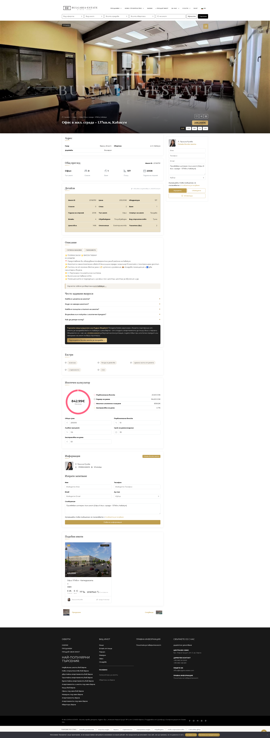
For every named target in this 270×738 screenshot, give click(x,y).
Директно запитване (182, 645)
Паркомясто (91, 250)
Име (66, 482)
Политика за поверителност (148, 645)
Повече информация (113, 522)
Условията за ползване (114, 517)
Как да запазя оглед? (74, 320)
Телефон (118, 482)
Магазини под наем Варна (72, 694)
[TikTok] (206, 721)
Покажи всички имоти (151, 456)
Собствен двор (194, 729)
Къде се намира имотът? (77, 304)
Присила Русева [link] (77, 599)
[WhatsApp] (202, 721)
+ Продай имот (162, 8)
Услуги (185, 8)
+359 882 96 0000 (180, 660)
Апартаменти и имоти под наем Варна (78, 684)
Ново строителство (133, 8)
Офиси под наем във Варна (73, 691)
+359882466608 (93, 333)
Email (67, 492)
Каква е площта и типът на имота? (82, 309)
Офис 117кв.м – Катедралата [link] (80, 580)
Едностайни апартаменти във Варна (78, 681)
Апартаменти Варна (71, 698)
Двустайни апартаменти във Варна (77, 674)
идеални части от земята (144, 363)
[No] (267, 735)
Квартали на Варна (107, 680)
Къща (101, 645)
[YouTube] (198, 721)
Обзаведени (159, 729)
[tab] (205, 26)
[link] (88, 559)
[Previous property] (66, 612)
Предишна (76, 612)
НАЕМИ (65, 645)
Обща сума (69, 418)
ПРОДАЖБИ (67, 648)
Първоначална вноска (123, 418)
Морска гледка (103, 729)
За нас (174, 8)
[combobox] (73, 16)
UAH (205, 128)
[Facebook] (190, 721)
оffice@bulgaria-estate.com (183, 670)
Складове (103, 662)
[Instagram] (194, 721)
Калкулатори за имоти (108, 675)
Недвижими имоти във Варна (74, 667)
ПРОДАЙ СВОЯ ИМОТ (71, 652)
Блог (196, 8)
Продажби (115, 8)
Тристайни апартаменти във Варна (77, 678)
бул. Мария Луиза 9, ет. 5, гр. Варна (187, 653)
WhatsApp (98, 467)
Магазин (102, 655)
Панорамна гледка (143, 729)
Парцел (102, 652)
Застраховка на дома (74, 437)
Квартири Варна (69, 705)
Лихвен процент (72, 428)
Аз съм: (117, 492)
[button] (197, 116)
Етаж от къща (105, 648)
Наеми (150, 8)
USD (188, 128)
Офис (74, 117)
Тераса (115, 729)
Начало (67, 117)
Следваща (149, 612)
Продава (66, 25)
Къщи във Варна (68, 688)
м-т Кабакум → (100, 286)
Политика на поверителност (185, 678)
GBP (194, 128)
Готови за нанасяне (86, 729)
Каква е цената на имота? (77, 299)
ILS (200, 128)
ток (103, 370)
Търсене (203, 16)
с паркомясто (74, 370)
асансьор (72, 363)
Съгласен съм (191, 735)
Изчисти (192, 16)
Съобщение (70, 501)
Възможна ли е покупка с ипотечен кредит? (85, 314)
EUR (182, 128)
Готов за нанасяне (74, 250)
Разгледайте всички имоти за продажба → (87, 340)
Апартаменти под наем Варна (75, 701)
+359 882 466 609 (179, 663)
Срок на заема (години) (124, 428)
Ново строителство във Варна (75, 671)
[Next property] (159, 612)
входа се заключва (108, 363)
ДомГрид (160, 720)
